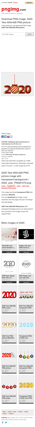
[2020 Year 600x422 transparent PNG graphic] (26, 295)
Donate (20, 411)
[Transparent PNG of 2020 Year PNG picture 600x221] (26, 385)
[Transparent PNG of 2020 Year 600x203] (26, 324)
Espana (15, 2)
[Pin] (8, 136)
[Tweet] (11, 136)
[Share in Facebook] (2, 136)
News (14, 411)
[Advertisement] (17, 54)
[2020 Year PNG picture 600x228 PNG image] (9, 324)
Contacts (11, 413)
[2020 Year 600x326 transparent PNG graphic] (26, 355)
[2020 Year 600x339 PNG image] (9, 385)
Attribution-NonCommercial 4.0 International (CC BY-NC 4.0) (15, 143)
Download (9, 252)
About (4, 411)
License (10, 411)
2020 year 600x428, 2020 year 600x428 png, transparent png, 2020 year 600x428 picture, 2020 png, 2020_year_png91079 (16, 148)
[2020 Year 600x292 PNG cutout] (9, 294)
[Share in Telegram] (5, 136)
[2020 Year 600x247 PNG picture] (9, 355)
